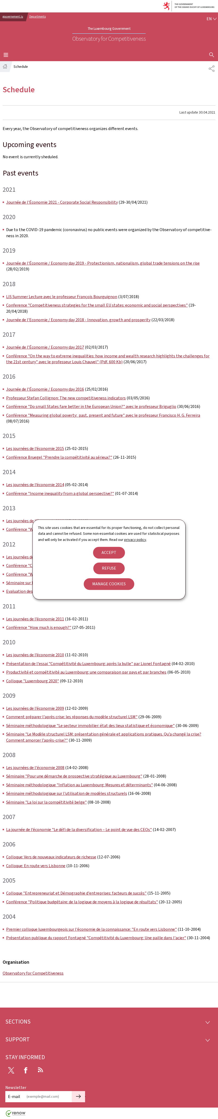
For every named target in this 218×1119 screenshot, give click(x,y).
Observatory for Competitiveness (33, 973)
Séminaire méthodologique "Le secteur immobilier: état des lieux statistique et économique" (90, 725)
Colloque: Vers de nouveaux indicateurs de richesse (51, 857)
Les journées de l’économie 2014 (35, 484)
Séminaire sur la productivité (32, 583)
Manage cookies (109, 584)
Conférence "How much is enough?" (38, 627)
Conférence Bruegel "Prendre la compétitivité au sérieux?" (59, 457)
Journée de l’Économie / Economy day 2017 (45, 347)
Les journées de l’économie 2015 (35, 448)
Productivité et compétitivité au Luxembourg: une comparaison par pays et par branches (86, 672)
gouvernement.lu (13, 17)
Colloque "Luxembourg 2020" (32, 681)
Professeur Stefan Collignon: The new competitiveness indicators (66, 398)
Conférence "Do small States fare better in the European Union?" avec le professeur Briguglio (91, 406)
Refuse (109, 568)
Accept (109, 553)
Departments (37, 17)
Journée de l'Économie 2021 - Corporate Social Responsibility (62, 202)
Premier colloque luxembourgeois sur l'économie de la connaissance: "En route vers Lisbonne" (91, 929)
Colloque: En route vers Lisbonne (35, 866)
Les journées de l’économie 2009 (35, 708)
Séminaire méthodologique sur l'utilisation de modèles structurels (66, 793)
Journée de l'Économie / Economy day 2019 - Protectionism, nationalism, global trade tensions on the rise (103, 263)
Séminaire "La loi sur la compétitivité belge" (46, 802)
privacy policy (135, 539)
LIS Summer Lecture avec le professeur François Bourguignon (61, 296)
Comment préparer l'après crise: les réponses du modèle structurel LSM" (71, 717)
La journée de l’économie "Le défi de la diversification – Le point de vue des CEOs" (79, 829)
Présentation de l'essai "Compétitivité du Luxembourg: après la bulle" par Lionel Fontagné (88, 663)
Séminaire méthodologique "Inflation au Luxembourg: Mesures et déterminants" (79, 785)
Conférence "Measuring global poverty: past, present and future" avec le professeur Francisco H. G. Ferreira (103, 415)
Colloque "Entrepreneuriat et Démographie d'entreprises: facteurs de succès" (76, 893)
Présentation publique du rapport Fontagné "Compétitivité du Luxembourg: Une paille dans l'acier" (96, 938)
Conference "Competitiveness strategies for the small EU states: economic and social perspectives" (97, 305)
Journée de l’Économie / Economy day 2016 (45, 389)
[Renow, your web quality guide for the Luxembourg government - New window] (15, 1115)
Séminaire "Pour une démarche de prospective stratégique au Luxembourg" (74, 776)
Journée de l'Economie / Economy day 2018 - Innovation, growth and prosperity (78, 320)
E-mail (14, 1096)
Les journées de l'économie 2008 (35, 767)
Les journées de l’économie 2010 (35, 655)
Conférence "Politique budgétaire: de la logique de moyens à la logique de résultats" (82, 902)
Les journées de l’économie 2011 (35, 619)
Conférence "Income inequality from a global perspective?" (60, 493)
